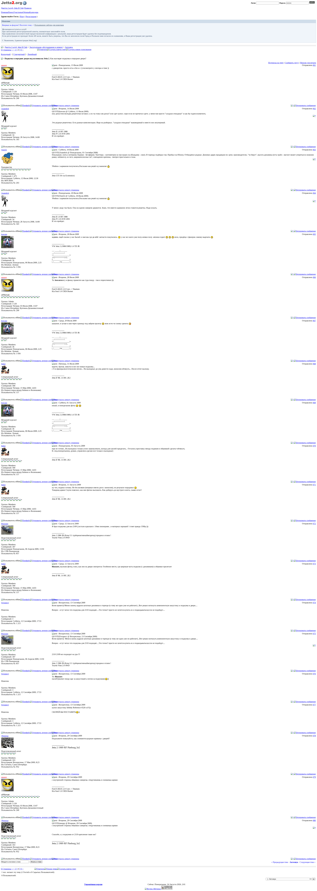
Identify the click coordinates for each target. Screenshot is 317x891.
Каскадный (6, 54)
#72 (314, 524)
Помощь (4, 12)
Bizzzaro (4, 524)
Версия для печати (308, 63)
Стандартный (19, 54)
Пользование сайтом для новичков (49, 25)
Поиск (10, 12)
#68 (314, 364)
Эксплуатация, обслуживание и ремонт (46, 47)
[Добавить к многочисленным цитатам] (292, 105)
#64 (314, 193)
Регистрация (31, 16)
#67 (314, 321)
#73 (314, 564)
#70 (314, 446)
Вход (22, 16)
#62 (314, 109)
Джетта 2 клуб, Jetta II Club (12, 8)
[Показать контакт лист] (25, 105)
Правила (27, 8)
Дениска (4, 736)
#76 (314, 674)
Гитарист (5, 603)
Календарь (33, 12)
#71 (314, 485)
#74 (314, 603)
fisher (3, 364)
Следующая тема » (307, 862)
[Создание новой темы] (56, 49)
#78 (314, 736)
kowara (4, 234)
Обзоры (26, 12)
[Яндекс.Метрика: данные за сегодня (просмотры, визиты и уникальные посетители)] (153, 889)
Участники (18, 12)
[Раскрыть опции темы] (50, 869)
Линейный (32, 54)
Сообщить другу (292, 63)
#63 (314, 150)
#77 (314, 705)
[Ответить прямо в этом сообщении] (305, 105)
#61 (314, 65)
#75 (314, 634)
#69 (314, 403)
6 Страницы (6, 50)
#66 (314, 277)
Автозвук (69, 47)
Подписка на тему (276, 63)
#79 (314, 777)
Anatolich (5, 109)
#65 (314, 234)
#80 (314, 820)
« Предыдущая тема (279, 862)
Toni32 (4, 150)
